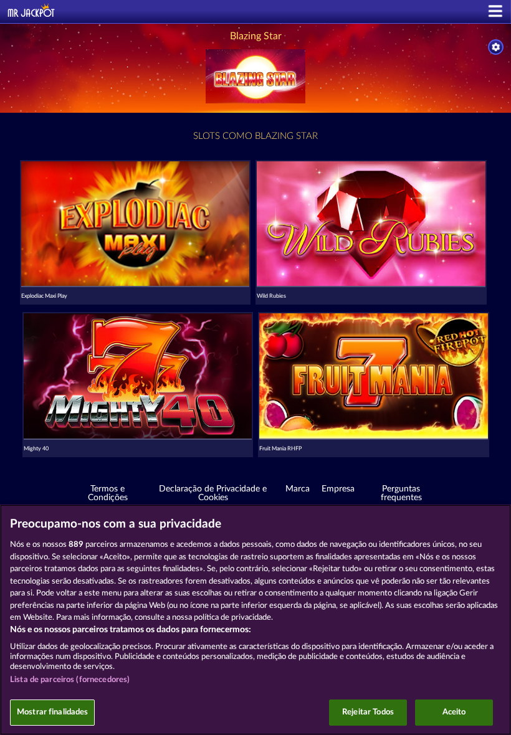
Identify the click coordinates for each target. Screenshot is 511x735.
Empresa (338, 489)
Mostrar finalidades (52, 712)
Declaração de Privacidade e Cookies (213, 493)
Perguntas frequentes (401, 493)
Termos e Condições (108, 493)
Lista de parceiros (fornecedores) (70, 680)
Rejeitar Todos (368, 712)
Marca (297, 489)
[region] (255, 620)
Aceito (454, 712)
